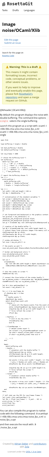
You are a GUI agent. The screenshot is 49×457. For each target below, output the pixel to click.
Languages (29, 10)
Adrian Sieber (21, 443)
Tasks (5, 10)
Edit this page (11, 39)
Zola (27, 446)
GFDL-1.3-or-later (33, 451)
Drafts (16, 10)
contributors (39, 443)
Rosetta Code (8, 55)
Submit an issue (12, 42)
